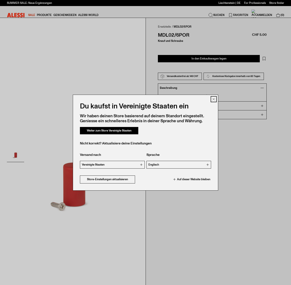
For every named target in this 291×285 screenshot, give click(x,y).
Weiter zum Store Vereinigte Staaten (109, 130)
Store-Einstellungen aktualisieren (107, 179)
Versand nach (90, 155)
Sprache (153, 155)
